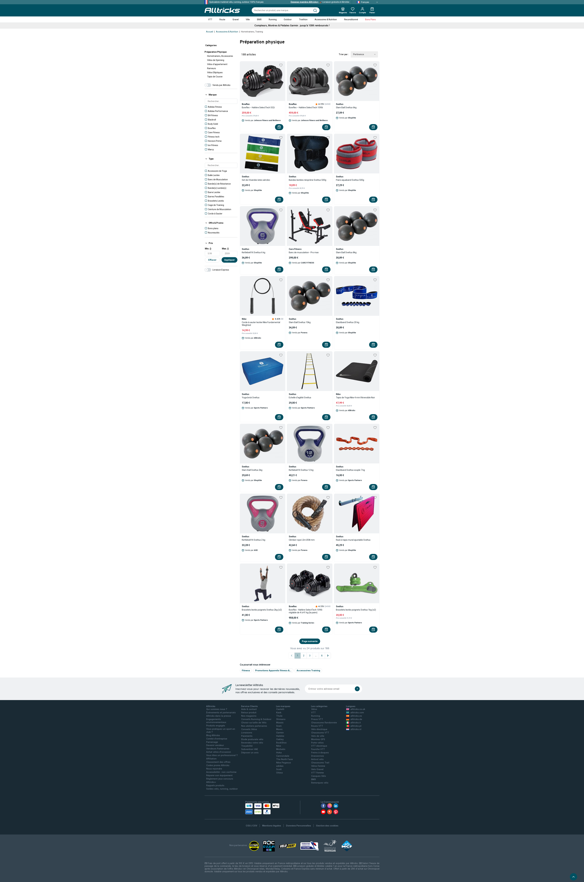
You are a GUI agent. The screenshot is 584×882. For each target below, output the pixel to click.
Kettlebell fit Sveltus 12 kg (301, 470)
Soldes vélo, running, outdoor (222, 788)
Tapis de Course (214, 76)
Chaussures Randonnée (324, 722)
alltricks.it (355, 722)
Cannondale (282, 756)
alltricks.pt (356, 726)
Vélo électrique (319, 729)
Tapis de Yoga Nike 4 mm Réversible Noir (355, 397)
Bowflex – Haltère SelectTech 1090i (306, 107)
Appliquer (229, 260)
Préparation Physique (216, 52)
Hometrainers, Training (252, 31)
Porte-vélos (317, 742)
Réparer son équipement (219, 775)
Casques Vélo (318, 776)
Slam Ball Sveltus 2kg (252, 470)
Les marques (283, 706)
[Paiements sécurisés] (262, 808)
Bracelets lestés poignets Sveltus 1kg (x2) (356, 610)
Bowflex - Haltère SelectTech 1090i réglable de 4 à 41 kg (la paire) (305, 611)
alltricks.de (356, 719)
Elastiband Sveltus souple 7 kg (350, 470)
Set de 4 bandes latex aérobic (256, 180)
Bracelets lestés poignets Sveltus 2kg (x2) (262, 610)
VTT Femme (317, 772)
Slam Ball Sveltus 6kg (346, 107)
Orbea (279, 772)
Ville (248, 19)
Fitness (246, 670)
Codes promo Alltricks (217, 765)
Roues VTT (317, 726)
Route (222, 19)
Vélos (314, 709)
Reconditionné (351, 19)
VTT (210, 19)
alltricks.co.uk (357, 709)
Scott (279, 769)
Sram (279, 726)
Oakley (280, 739)
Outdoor (288, 19)
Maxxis (279, 722)
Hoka (279, 752)
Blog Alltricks (213, 735)
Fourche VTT (318, 749)
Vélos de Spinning (215, 60)
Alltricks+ (211, 782)
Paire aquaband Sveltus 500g (350, 180)
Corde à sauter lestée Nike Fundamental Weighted (261, 323)
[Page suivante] (328, 655)
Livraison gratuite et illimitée (320, 2)
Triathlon (303, 19)
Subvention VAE (249, 749)
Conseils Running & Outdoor (256, 719)
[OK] (357, 688)
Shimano (280, 719)
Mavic (279, 729)
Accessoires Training (308, 670)
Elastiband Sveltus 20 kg (347, 322)
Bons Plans (370, 19)
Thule (279, 716)
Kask (278, 712)
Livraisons (246, 732)
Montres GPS (318, 739)
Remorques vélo (319, 782)
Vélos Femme (318, 766)
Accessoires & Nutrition (326, 19)
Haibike (280, 736)
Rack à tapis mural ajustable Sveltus (353, 540)
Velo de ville (317, 736)
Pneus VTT (317, 719)
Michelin (280, 749)
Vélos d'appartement (217, 64)
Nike (278, 746)
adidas (279, 766)
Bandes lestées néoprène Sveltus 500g (307, 180)
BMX (259, 19)
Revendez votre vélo (252, 742)
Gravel (236, 19)
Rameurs (211, 68)
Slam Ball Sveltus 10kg (300, 322)
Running (273, 19)
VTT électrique (319, 746)
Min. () (208, 248)
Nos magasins (248, 716)
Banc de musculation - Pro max (304, 252)
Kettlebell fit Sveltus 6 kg (253, 252)
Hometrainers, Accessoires (220, 56)
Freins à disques (320, 752)
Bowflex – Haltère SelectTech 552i (258, 107)
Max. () (225, 248)
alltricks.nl (355, 729)
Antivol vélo (317, 759)
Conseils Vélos (249, 729)
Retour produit (248, 712)
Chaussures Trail (320, 762)
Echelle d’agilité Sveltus (300, 397)
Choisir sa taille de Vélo (253, 722)
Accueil (209, 31)
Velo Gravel (317, 769)
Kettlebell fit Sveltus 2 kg (253, 540)
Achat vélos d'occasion (218, 752)
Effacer (212, 260)
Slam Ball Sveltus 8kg (346, 252)
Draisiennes (317, 756)
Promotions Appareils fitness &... (273, 670)
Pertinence (358, 54)
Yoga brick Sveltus (250, 397)
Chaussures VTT (320, 732)
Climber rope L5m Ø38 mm (302, 540)
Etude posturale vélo (252, 739)
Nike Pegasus (283, 762)
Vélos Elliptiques (215, 72)
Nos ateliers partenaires (254, 726)
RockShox (281, 742)
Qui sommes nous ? (216, 709)
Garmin (280, 732)
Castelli (280, 709)
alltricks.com (357, 712)
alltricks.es (356, 716)
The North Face (284, 759)
